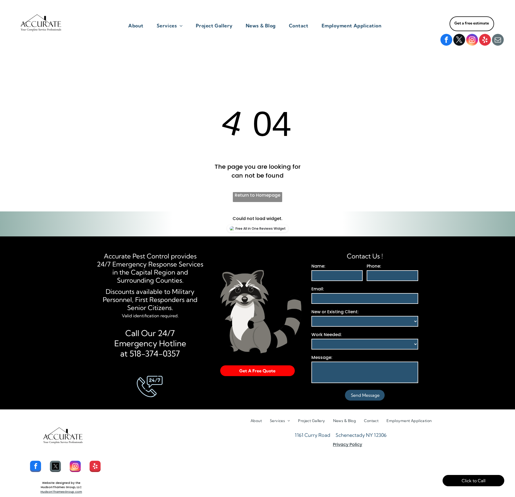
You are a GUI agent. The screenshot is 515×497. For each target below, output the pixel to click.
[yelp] (485, 40)
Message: (321, 357)
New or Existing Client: (335, 312)
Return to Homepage (257, 195)
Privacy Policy (347, 444)
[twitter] (459, 40)
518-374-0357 (155, 353)
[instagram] (472, 40)
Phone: (374, 266)
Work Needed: (326, 335)
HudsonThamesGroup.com (61, 491)
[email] (498, 40)
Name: (318, 266)
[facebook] (446, 40)
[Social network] (55, 467)
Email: (317, 289)
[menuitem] (138, 25)
